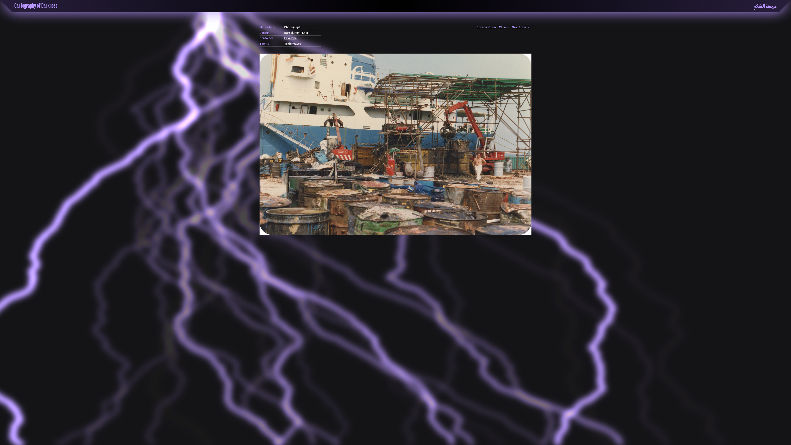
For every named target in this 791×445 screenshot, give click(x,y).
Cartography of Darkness (35, 6)
